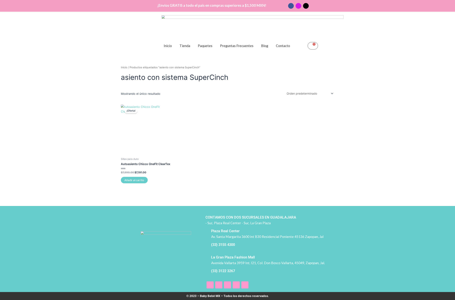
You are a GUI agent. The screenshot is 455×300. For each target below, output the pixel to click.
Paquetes (205, 46)
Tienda (185, 46)
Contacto (283, 46)
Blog (264, 46)
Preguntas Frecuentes (236, 46)
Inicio (168, 46)
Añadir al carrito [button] (134, 180)
